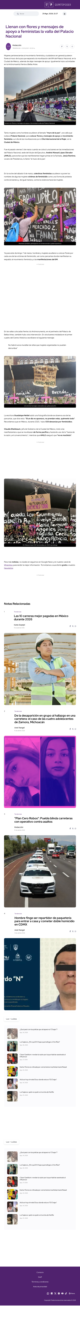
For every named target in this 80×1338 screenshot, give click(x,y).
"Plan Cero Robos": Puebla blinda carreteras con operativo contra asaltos (43, 820)
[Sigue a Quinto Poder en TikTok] (66, 1293)
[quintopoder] (58, 4)
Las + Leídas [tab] (11, 1019)
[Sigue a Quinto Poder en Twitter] (55, 1293)
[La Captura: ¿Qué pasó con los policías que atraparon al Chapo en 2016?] (12, 1033)
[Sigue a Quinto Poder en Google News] (71, 1293)
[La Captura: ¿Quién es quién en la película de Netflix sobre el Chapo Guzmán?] (12, 1096)
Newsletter (8, 568)
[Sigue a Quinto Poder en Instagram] (59, 1293)
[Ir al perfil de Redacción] (8, 46)
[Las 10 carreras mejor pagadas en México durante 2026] (40, 669)
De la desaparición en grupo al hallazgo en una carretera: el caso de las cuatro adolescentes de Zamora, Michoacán (44, 718)
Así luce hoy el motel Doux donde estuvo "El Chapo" (38, 1079)
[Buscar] (18, 13)
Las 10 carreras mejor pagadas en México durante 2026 (41, 617)
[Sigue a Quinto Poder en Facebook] (52, 1293)
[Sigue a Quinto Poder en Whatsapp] (48, 1293)
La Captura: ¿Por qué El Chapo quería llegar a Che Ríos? (40, 1042)
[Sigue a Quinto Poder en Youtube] (62, 1293)
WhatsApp (8, 565)
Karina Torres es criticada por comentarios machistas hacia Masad (43, 1067)
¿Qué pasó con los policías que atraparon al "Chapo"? (38, 1029)
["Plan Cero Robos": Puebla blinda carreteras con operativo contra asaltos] (40, 871)
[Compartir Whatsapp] (72, 46)
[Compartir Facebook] (62, 46)
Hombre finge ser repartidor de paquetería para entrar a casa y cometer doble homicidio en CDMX (44, 921)
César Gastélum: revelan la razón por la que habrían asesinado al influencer (43, 1055)
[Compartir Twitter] (67, 46)
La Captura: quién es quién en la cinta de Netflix (37, 1092)
